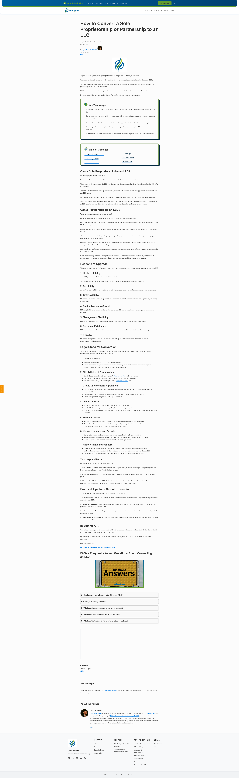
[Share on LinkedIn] (82, 54)
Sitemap (157, 747)
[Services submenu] (151, 10)
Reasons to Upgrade (92, 163)
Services (147, 10)
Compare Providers (141, 765)
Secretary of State (120, 376)
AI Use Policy (138, 758)
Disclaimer (158, 744)
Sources (137, 762)
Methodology (138, 747)
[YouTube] (81, 758)
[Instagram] (77, 758)
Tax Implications (128, 157)
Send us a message (111, 690)
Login (172, 10)
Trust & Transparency (142, 744)
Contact (166, 10)
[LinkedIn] (69, 758)
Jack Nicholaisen (90, 49)
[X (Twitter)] (73, 758)
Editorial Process (140, 755)
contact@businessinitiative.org (78, 754)
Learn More (165, 3)
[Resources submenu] (161, 10)
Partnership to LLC (91, 159)
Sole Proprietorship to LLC (94, 155)
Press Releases (99, 750)
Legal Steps (127, 153)
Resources (157, 10)
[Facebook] (85, 758)
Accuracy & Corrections (138, 751)
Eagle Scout (151, 713)
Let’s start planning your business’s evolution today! (98, 547)
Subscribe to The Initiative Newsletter (121, 750)
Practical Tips (127, 161)
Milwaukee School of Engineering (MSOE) (124, 716)
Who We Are (98, 747)
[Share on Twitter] (81, 54)
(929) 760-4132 (73, 750)
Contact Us (98, 753)
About (96, 744)
